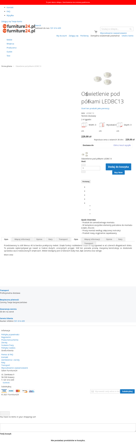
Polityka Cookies (8, 348)
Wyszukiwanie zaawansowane (14, 368)
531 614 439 (55, 28)
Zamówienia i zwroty (10, 360)
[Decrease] (83, 165)
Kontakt (4, 357)
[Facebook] (87, 187)
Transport (63, 239)
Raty (50, 239)
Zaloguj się (73, 35)
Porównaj (85, 181)
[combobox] (116, 29)
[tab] (6, 239)
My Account (61, 35)
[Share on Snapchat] (92, 209)
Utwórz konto (127, 35)
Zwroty (4, 342)
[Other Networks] (87, 203)
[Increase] (83, 172)
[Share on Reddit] (92, 213)
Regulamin (6, 337)
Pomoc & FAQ (7, 354)
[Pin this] (87, 199)
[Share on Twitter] (87, 191)
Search (38, 25)
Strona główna (6, 66)
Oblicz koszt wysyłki (122, 145)
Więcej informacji (22, 239)
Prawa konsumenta (9, 340)
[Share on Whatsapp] (92, 205)
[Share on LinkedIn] (87, 195)
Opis (6, 239)
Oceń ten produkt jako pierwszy (95, 108)
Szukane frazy (7, 345)
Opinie (39, 239)
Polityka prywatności (10, 334)
